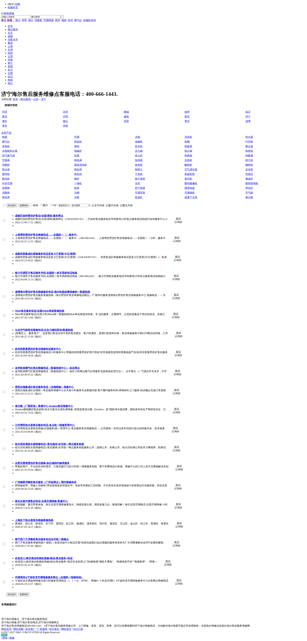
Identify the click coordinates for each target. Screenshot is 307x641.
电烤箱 (188, 155)
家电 (5, 638)
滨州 (65, 112)
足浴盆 (249, 169)
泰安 (187, 116)
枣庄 (187, 121)
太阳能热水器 (9, 151)
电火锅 (188, 151)
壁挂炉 (249, 188)
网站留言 (66, 629)
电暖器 (249, 155)
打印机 (249, 141)
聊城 (126, 112)
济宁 (43, 99)
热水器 (249, 137)
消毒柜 (38, 20)
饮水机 (139, 146)
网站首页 (6, 629)
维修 (11, 638)
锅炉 (76, 178)
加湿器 (139, 160)
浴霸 (76, 155)
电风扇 (78, 160)
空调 (76, 137)
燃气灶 (78, 20)
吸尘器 (249, 146)
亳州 (57, 20)
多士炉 (139, 155)
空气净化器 (191, 169)
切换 (17, 4)
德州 (187, 112)
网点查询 (25, 99)
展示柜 (249, 197)
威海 (126, 116)
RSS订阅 (78, 629)
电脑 (187, 141)
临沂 (248, 112)
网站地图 (18, 629)
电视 (4, 137)
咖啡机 (249, 164)
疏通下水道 (191, 197)
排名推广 (30, 629)
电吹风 (78, 169)
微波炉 (249, 178)
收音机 (139, 164)
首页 (15, 99)
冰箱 (137, 137)
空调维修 (48, 20)
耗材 (76, 188)
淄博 (248, 121)
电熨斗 (139, 169)
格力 (17, 20)
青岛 (4, 125)
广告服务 (42, 629)
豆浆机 (188, 160)
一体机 (78, 183)
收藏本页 (13, 7)
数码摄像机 (191, 183)
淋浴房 (6, 197)
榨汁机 (249, 160)
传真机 (6, 146)
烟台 (65, 121)
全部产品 (6, 132)
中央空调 (7, 183)
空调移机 (190, 192)
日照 (65, 116)
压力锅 (139, 151)
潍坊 (4, 121)
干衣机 (139, 174)
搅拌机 (6, 174)
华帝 (24, 20)
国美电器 (190, 188)
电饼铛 (249, 151)
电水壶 (6, 169)
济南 (65, 125)
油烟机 (139, 141)
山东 (35, 99)
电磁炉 (78, 151)
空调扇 (6, 160)
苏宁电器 (140, 188)
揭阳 (64, 20)
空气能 (249, 192)
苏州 (70, 20)
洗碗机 (6, 164)
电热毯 (78, 174)
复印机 (188, 178)
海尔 (30, 20)
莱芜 (4, 116)
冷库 (137, 183)
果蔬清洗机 (80, 164)
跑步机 (6, 178)
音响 (76, 146)
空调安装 (140, 192)
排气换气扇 (8, 155)
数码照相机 (251, 183)
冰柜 (76, 197)
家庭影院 (190, 174)
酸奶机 (188, 164)
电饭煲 (188, 146)
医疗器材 (140, 178)
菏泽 (4, 112)
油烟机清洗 (89, 20)
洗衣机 (188, 137)
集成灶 (139, 197)
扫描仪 (249, 174)
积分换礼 (54, 629)
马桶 (76, 192)
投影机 (78, 141)
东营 (126, 121)
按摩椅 (6, 188)
